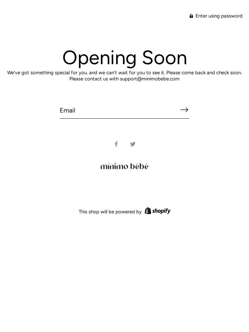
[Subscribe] (184, 109)
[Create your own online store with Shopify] (157, 212)
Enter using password (218, 16)
